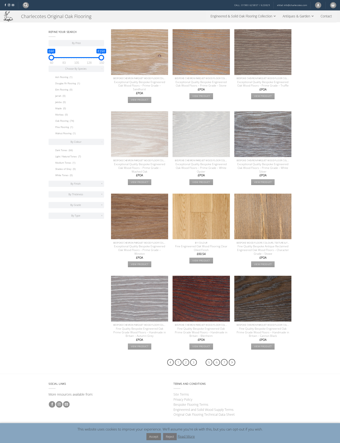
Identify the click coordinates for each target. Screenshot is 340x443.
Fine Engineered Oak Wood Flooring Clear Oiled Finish (201, 248)
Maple (60, 108)
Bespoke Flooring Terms (190, 404)
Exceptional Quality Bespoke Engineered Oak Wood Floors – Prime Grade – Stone (201, 84)
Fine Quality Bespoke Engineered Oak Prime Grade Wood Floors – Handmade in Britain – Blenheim (201, 332)
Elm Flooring (63, 89)
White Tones (64, 175)
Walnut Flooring (65, 133)
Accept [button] (153, 436)
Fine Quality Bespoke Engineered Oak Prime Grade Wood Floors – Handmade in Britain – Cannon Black (263, 332)
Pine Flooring (64, 127)
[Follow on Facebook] (5, 5)
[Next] (232, 362)
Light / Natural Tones (68, 156)
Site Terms (181, 394)
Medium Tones (65, 162)
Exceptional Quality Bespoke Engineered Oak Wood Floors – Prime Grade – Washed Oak (139, 167)
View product (139, 99)
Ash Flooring (63, 77)
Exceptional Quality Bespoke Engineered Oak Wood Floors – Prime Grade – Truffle (263, 84)
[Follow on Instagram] (9, 5)
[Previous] (170, 362)
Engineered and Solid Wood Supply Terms (203, 409)
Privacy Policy (182, 399)
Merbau (61, 114)
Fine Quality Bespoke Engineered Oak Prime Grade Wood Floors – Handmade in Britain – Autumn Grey (139, 332)
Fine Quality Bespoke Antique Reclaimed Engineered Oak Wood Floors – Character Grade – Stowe (263, 250)
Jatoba (60, 102)
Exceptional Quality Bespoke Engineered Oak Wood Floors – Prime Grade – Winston (139, 250)
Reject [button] (170, 436)
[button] (26, 5)
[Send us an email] (13, 5)
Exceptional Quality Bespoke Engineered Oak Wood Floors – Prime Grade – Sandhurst (139, 85)
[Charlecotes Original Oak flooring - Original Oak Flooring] (8, 16)
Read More (186, 436)
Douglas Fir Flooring (67, 83)
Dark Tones (64, 150)
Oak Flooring (64, 120)
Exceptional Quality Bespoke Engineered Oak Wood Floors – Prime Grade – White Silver (262, 167)
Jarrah (60, 95)
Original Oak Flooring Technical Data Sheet (204, 414)
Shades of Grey (65, 168)
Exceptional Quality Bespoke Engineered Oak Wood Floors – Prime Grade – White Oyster (201, 167)
